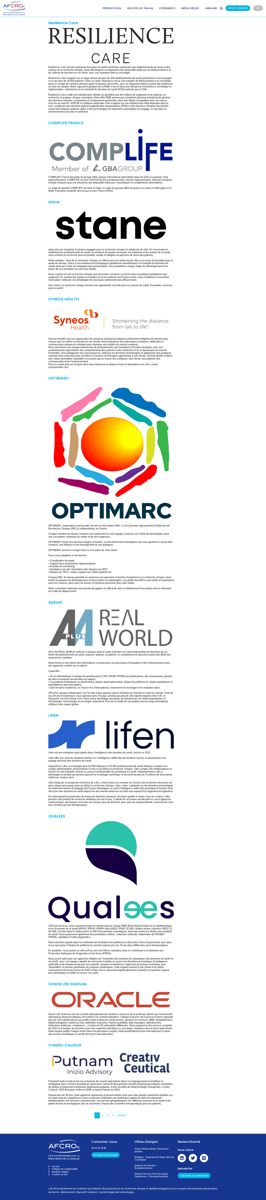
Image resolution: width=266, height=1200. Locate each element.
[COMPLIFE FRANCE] (111, 150)
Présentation (112, 8)
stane (53, 202)
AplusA (55, 602)
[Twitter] (193, 1158)
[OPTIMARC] (111, 452)
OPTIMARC (58, 378)
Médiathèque (190, 8)
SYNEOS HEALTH (63, 299)
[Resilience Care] (111, 45)
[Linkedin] (182, 1158)
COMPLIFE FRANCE (65, 123)
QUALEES (56, 816)
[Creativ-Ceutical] (111, 1063)
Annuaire (211, 8)
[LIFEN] (111, 734)
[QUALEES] (111, 871)
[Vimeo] (204, 1158)
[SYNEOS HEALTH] (111, 319)
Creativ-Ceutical (64, 1045)
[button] (239, 8)
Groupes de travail (140, 8)
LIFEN (53, 715)
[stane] (111, 226)
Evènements (167, 8)
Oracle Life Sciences (67, 984)
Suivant (121, 1115)
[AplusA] (111, 627)
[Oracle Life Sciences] (111, 999)
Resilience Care (63, 23)
